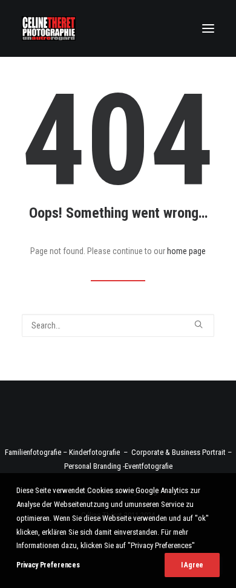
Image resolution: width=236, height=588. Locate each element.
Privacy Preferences (47, 565)
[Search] (118, 325)
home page (186, 251)
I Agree (192, 565)
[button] (208, 28)
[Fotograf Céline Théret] (49, 28)
